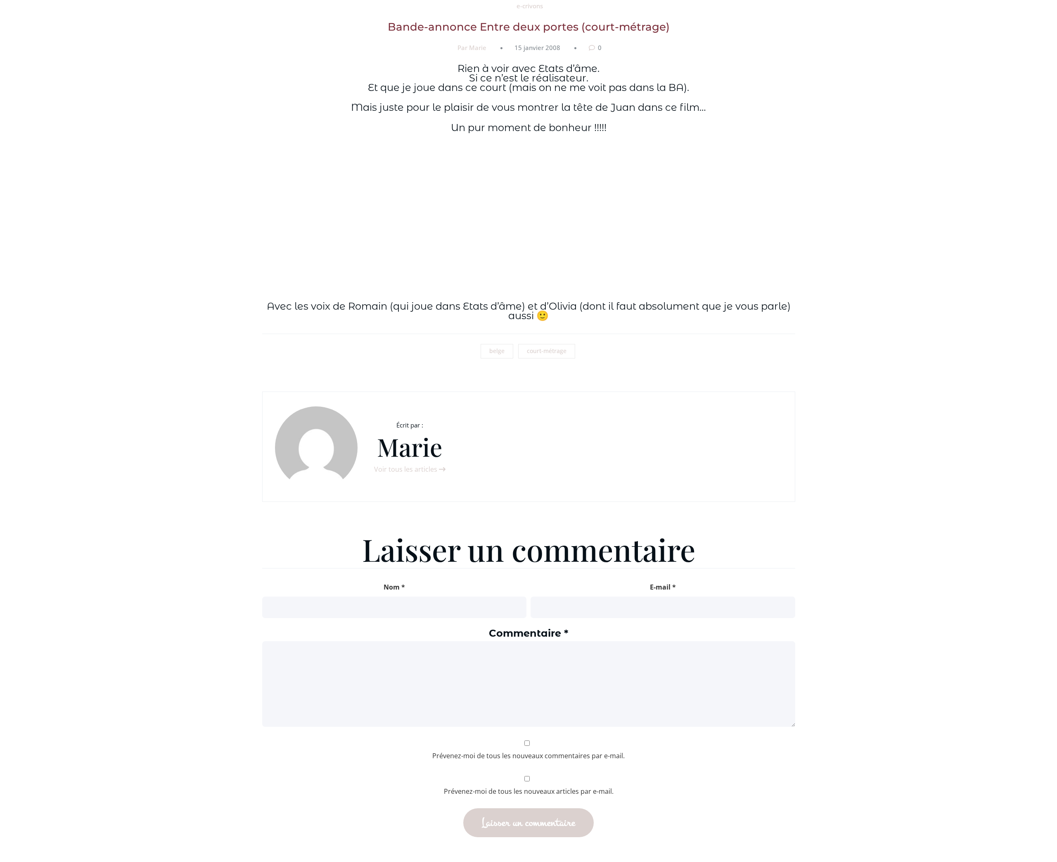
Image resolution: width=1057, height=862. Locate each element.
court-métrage (546, 351)
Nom (394, 587)
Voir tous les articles (406, 469)
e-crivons (530, 6)
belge (497, 351)
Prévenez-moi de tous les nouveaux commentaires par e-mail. (528, 755)
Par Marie (471, 47)
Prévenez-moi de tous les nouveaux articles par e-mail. (529, 791)
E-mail (663, 587)
